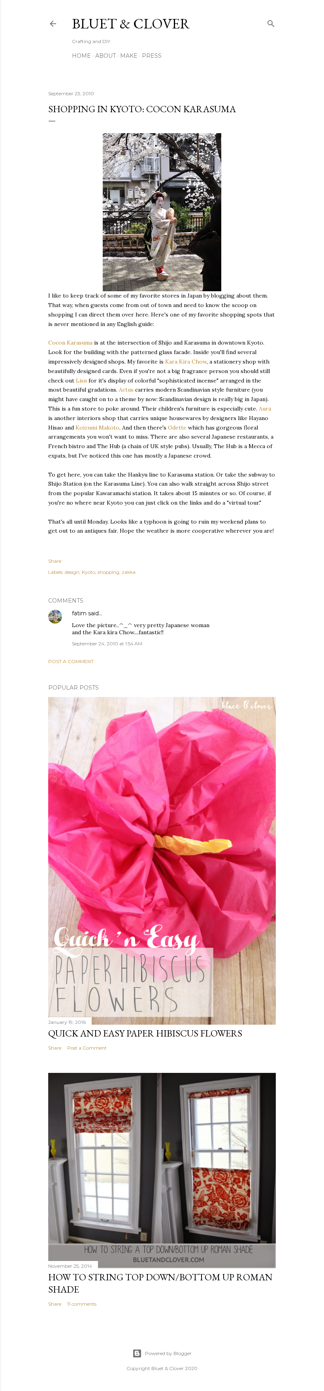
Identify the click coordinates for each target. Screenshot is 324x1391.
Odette (177, 427)
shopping (108, 572)
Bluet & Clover (131, 23)
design (72, 572)
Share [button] (54, 561)
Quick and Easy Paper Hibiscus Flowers (145, 1033)
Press (152, 55)
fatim (79, 613)
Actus (126, 389)
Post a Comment (71, 661)
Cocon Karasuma (70, 342)
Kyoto (88, 572)
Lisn (81, 380)
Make (129, 55)
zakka (129, 572)
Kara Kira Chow (186, 361)
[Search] (271, 22)
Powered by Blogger (168, 1353)
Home (81, 55)
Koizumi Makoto (97, 427)
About (105, 55)
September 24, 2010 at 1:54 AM (107, 643)
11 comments (81, 1304)
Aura (265, 408)
